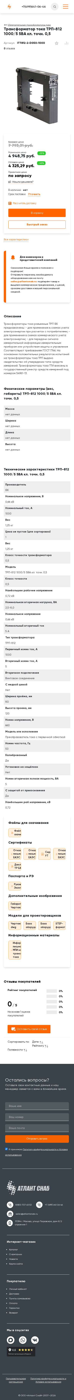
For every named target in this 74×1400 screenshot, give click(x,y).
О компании (15, 1254)
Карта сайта (16, 1263)
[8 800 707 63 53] (19, 1205)
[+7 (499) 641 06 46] (49, 1205)
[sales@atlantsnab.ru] (22, 1214)
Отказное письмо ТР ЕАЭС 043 (19, 854)
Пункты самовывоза (19, 1298)
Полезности (15, 1049)
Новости (13, 1259)
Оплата (13, 1303)
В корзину (37, 212)
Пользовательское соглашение (16, 1380)
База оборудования (35, 925)
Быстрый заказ (37, 224)
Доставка (14, 1293)
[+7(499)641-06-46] (33, 6)
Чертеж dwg (16, 925)
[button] (37, 1139)
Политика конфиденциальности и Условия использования (48, 1380)
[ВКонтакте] (35, 1338)
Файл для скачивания (21, 832)
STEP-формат (60, 925)
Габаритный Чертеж (18, 905)
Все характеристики (16, 239)
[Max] (10, 1340)
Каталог (13, 1249)
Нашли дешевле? (23, 182)
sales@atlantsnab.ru (24, 281)
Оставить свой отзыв (32, 1029)
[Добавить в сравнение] (56, 43)
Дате (35, 1041)
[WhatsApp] (23, 1338)
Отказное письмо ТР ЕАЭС (34, 854)
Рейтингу (38, 1045)
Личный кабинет (18, 1289)
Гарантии (14, 1308)
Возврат (13, 1312)
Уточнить (34, 194)
